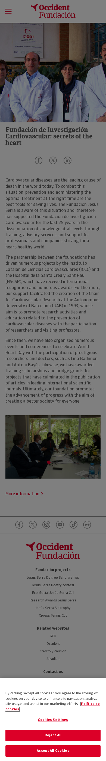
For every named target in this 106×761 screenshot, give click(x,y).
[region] (53, 719)
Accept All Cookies (53, 751)
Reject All (53, 735)
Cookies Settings (53, 720)
